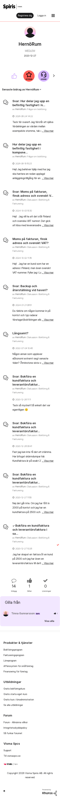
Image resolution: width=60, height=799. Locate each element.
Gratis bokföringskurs (14, 688)
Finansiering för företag (16, 671)
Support (7, 750)
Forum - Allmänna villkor (16, 722)
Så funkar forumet (13, 733)
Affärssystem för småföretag (18, 666)
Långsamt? (20, 333)
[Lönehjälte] (43, 76)
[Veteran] (29, 76)
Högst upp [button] (4, 791)
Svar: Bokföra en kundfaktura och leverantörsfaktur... (26, 380)
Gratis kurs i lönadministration (19, 699)
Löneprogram (10, 660)
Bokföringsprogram (13, 649)
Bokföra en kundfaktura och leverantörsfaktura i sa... (30, 529)
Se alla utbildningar (13, 705)
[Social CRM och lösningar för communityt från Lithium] (49, 792)
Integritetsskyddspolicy (15, 727)
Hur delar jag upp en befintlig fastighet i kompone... (26, 148)
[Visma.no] (12, 6)
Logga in (41, 15)
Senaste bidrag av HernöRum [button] (20, 89)
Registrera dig (25, 15)
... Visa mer (48, 130)
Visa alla (49, 621)
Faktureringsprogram (14, 655)
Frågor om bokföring (36, 109)
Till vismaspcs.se (12, 755)
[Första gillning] (14, 76)
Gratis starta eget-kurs (15, 694)
